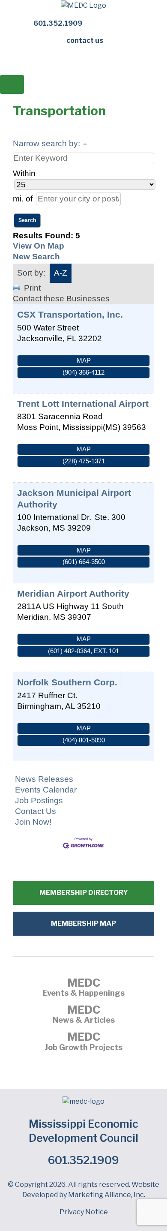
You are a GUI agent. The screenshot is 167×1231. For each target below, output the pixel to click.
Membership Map (83, 923)
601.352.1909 (83, 1160)
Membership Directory (83, 893)
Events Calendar (46, 789)
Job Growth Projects (83, 1042)
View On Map (38, 245)
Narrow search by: (46, 143)
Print (32, 287)
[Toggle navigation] (12, 84)
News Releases (44, 779)
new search (36, 256)
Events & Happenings (84, 988)
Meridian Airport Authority (73, 593)
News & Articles (84, 1015)
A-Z (60, 272)
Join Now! (33, 821)
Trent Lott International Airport (83, 403)
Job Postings (39, 800)
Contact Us (35, 811)
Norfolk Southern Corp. (67, 682)
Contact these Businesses (61, 298)
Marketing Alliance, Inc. (106, 1195)
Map (84, 360)
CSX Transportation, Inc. (70, 314)
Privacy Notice (84, 1212)
